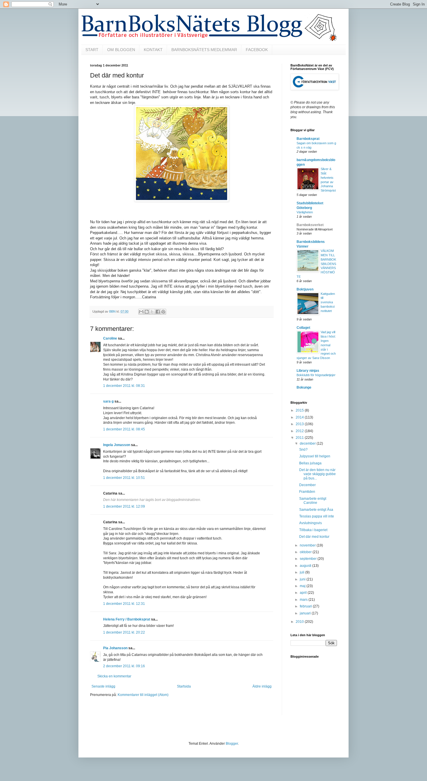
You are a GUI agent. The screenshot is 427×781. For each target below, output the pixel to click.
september (308, 559)
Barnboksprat (308, 139)
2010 (300, 622)
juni (303, 579)
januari (306, 613)
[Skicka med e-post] (141, 312)
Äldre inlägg (262, 686)
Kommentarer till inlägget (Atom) (143, 695)
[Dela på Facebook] (158, 312)
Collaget (303, 328)
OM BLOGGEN (121, 49)
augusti (306, 566)
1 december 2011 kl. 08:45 (124, 429)
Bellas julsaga (310, 463)
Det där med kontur (314, 537)
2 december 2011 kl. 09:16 (124, 666)
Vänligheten (305, 212)
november (308, 545)
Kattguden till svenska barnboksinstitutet (328, 302)
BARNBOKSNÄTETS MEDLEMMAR (204, 49)
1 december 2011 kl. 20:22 (124, 632)
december (308, 443)
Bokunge (304, 387)
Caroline (110, 338)
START (91, 49)
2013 (300, 424)
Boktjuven (305, 289)
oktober (306, 552)
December (307, 485)
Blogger (232, 744)
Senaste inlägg (103, 686)
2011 (300, 438)
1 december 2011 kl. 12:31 (124, 604)
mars (304, 600)
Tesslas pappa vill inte (316, 516)
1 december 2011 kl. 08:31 (124, 386)
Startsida (184, 686)
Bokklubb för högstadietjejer (316, 375)
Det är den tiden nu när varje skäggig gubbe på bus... (317, 474)
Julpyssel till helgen (314, 456)
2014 (300, 417)
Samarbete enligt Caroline (312, 501)
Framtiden (307, 492)
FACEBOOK (257, 49)
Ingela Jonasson (116, 445)
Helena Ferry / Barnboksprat (126, 619)
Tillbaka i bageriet (313, 530)
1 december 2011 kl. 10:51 (124, 478)
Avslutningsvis (310, 523)
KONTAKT (153, 49)
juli (302, 572)
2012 (300, 431)
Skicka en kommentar (114, 676)
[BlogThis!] (147, 312)
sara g (108, 401)
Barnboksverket (310, 225)
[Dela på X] (152, 312)
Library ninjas (308, 371)
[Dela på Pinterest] (163, 312)
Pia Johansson (115, 648)
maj (303, 586)
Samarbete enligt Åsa (316, 510)
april (304, 593)
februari (306, 606)
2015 (300, 410)
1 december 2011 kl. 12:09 (124, 506)
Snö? (303, 450)
